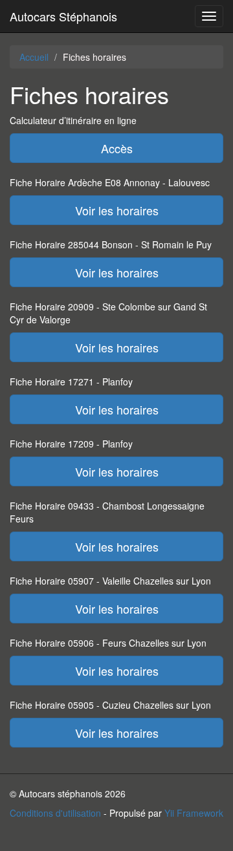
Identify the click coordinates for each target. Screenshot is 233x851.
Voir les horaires (117, 210)
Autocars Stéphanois (63, 16)
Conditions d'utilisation (55, 812)
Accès (117, 148)
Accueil (34, 56)
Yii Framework (193, 812)
